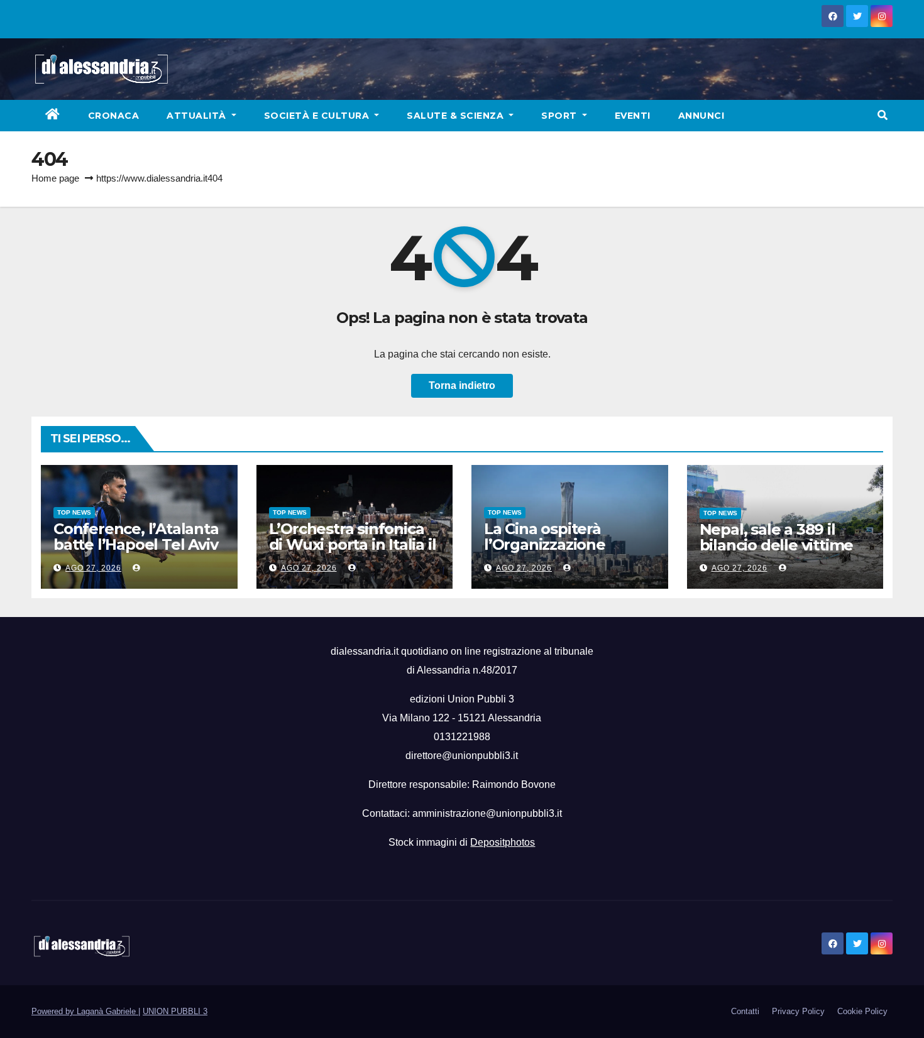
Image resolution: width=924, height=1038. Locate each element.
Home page (55, 178)
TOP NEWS (74, 512)
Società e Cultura (318, 115)
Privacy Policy (798, 1011)
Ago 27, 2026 (93, 568)
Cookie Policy (862, 1011)
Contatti (745, 1011)
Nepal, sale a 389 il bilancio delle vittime (777, 537)
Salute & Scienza (457, 115)
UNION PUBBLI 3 (175, 1011)
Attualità (198, 115)
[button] (882, 115)
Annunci (701, 115)
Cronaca (114, 115)
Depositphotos (502, 842)
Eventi (633, 115)
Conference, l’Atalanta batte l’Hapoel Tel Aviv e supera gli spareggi (136, 544)
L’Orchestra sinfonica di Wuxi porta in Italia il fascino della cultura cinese (352, 552)
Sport (560, 115)
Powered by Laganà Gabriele (84, 1011)
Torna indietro (462, 385)
